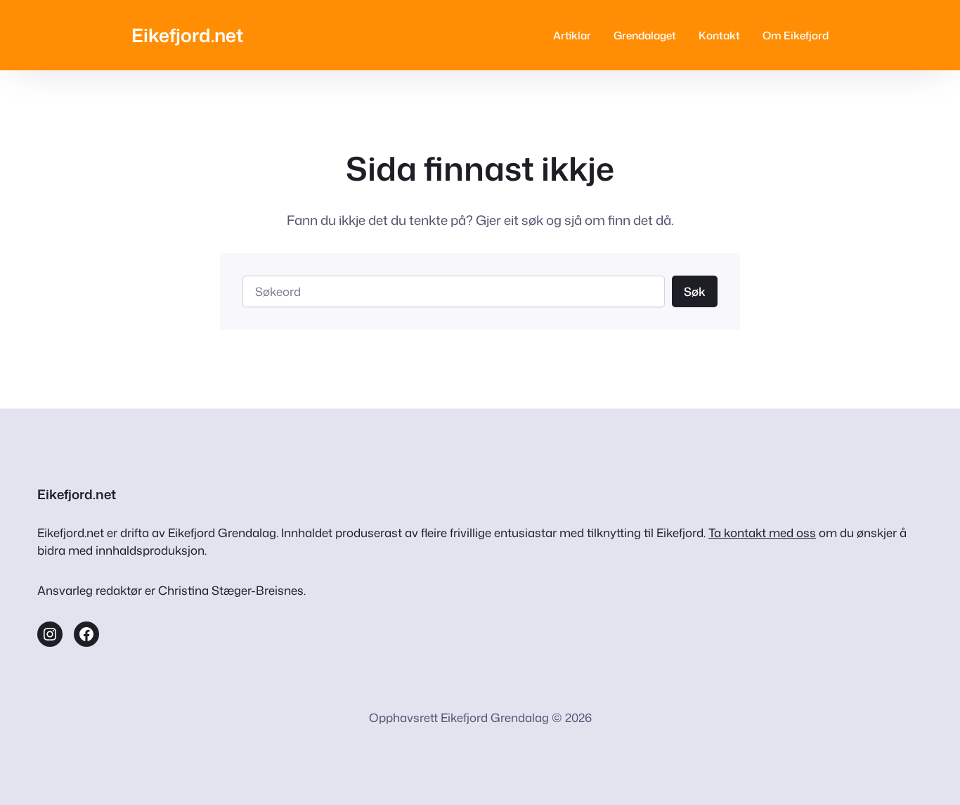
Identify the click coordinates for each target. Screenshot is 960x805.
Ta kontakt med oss (762, 532)
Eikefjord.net (187, 35)
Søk (695, 291)
